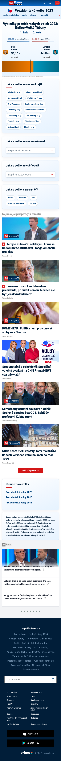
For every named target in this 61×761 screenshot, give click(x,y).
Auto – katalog (40, 647)
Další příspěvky (29, 470)
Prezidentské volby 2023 (19, 492)
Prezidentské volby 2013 (19, 502)
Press (32, 696)
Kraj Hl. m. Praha (34, 98)
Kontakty (34, 704)
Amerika (22, 198)
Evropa (33, 203)
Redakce (34, 718)
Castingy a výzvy (37, 700)
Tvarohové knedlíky (20, 665)
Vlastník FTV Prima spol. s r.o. (17, 719)
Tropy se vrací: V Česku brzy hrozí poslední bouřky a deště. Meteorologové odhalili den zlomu (28, 597)
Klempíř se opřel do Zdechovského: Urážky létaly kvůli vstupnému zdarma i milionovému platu (29, 568)
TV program (32, 638)
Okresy (33, 15)
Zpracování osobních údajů (39, 709)
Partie (17, 643)
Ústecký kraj (13, 127)
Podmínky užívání (14, 708)
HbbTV (9, 704)
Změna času (46, 638)
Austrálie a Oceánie (16, 203)
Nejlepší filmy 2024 (38, 634)
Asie (33, 198)
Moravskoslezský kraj (34, 110)
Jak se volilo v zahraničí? (22, 189)
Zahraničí (44, 15)
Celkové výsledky (11, 15)
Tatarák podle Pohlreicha (24, 656)
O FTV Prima (12, 692)
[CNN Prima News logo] (15, 3)
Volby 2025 (34, 652)
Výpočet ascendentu (43, 660)
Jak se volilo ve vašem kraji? (24, 84)
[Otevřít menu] (4, 3)
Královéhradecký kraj (34, 104)
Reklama (10, 700)
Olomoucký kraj (14, 115)
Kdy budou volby (39, 643)
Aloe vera (44, 656)
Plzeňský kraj (13, 121)
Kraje (24, 15)
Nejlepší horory (16, 638)
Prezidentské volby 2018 (19, 497)
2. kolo (37, 32)
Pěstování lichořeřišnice (19, 660)
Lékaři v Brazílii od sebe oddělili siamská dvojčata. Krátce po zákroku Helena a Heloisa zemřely (27, 582)
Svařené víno (48, 652)
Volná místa (12, 696)
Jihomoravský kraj (34, 92)
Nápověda (34, 714)
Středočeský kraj (32, 121)
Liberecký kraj (14, 110)
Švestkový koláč (31, 669)
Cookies (10, 714)
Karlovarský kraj (15, 98)
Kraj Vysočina (14, 104)
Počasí (25, 643)
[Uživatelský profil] (50, 3)
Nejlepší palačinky (41, 665)
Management (36, 692)
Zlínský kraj (29, 127)
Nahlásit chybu (13, 724)
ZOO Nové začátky (22, 647)
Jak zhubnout (20, 634)
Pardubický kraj (33, 115)
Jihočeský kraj (14, 92)
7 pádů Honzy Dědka (17, 652)
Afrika (10, 198)
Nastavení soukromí (38, 724)
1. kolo (24, 32)
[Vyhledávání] (44, 3)
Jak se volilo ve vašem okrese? (25, 141)
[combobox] (29, 150)
